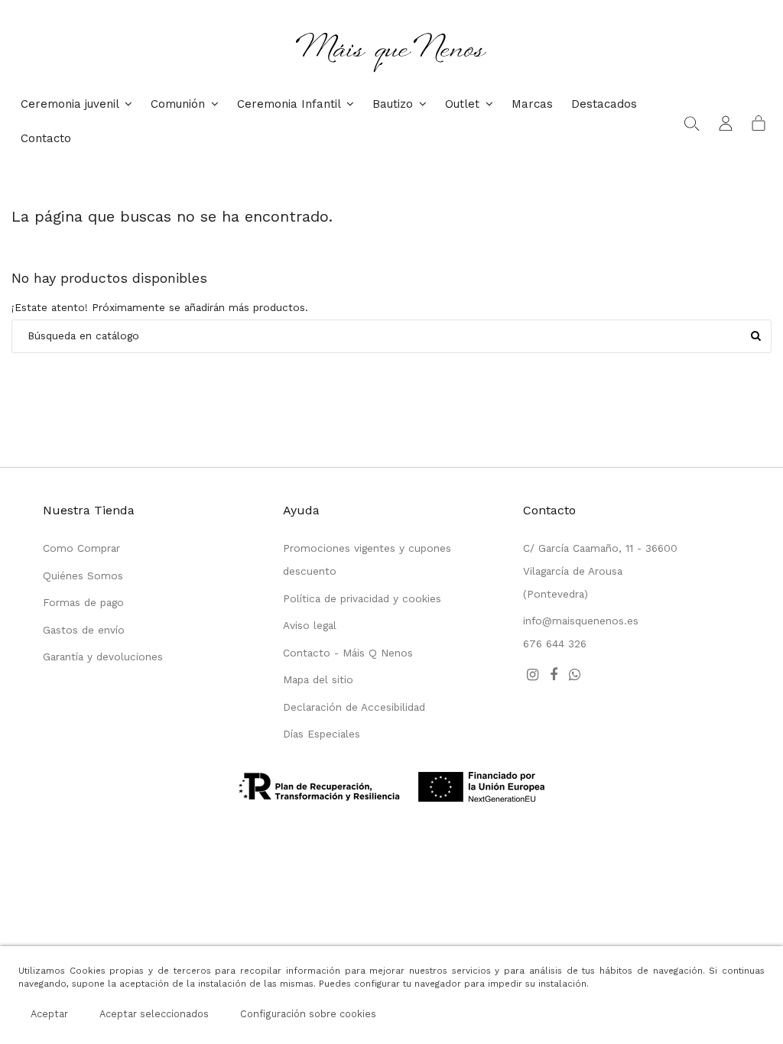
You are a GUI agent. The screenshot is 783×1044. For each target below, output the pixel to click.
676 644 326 (554, 643)
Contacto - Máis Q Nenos (348, 653)
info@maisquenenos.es (580, 620)
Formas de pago (83, 602)
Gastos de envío (84, 630)
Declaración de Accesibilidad (354, 707)
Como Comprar (81, 548)
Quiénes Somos (83, 575)
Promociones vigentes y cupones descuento (367, 559)
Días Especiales (321, 734)
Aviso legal (309, 625)
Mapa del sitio (318, 679)
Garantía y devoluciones (103, 656)
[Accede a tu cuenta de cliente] (725, 122)
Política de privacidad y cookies (362, 598)
